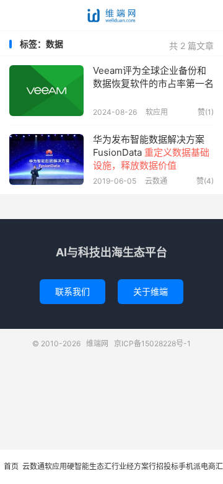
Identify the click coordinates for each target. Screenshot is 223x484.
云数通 (156, 181)
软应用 (157, 112)
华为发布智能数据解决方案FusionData (151, 152)
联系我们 (72, 291)
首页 (11, 466)
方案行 (145, 466)
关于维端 (150, 291)
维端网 (111, 15)
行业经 (123, 466)
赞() (206, 112)
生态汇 (100, 466)
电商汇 (212, 466)
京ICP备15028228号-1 (152, 343)
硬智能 (78, 466)
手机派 (189, 466)
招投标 (167, 466)
